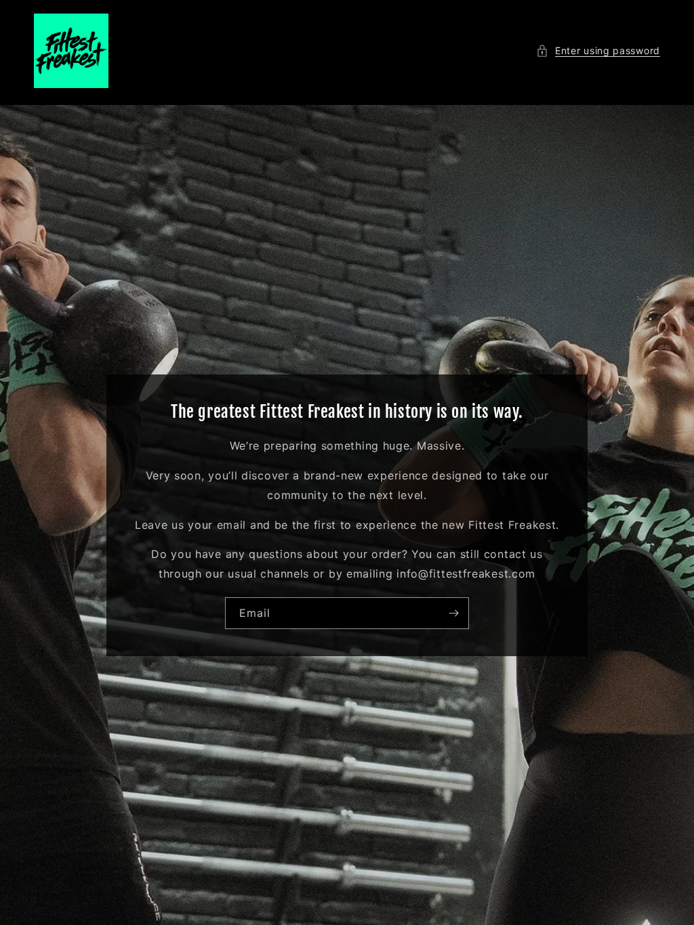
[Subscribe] (453, 612)
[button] (598, 50)
